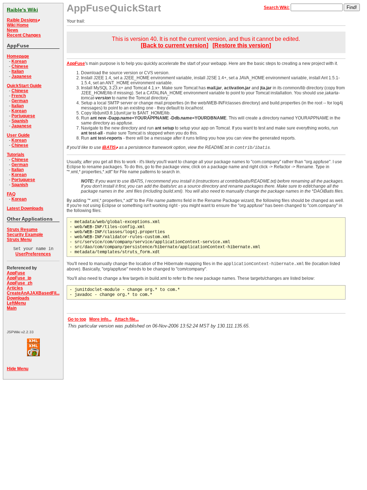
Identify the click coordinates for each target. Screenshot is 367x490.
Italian (17, 71)
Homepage (18, 56)
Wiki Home (18, 25)
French (18, 95)
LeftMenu (16, 303)
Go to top (77, 319)
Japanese (21, 76)
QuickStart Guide (24, 85)
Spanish (19, 120)
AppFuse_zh (19, 283)
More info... (100, 319)
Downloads (18, 298)
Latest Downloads (25, 208)
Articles (15, 288)
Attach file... (127, 319)
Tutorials (15, 154)
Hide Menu (17, 368)
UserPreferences (33, 253)
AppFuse (16, 272)
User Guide (18, 135)
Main (11, 308)
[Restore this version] (242, 45)
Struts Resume (22, 229)
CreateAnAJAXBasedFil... (33, 293)
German (19, 100)
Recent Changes (24, 35)
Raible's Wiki (22, 10)
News (12, 30)
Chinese (19, 66)
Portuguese (23, 115)
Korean (19, 61)
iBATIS (109, 147)
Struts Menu (19, 239)
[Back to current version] (174, 45)
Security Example (25, 234)
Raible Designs (22, 20)
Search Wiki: (277, 7)
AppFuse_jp (19, 278)
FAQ (11, 194)
